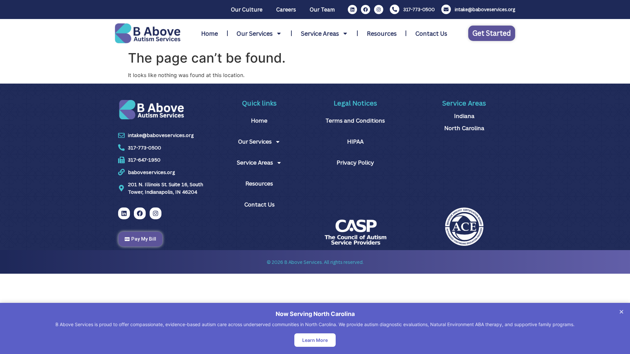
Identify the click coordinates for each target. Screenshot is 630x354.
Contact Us (431, 33)
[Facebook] (365, 9)
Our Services (255, 33)
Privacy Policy (355, 162)
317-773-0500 (419, 9)
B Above (293, 262)
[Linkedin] (352, 9)
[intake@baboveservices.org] (446, 9)
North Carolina (464, 128)
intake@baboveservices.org (485, 9)
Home (209, 33)
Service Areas (320, 33)
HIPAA (355, 141)
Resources (382, 33)
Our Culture (246, 9)
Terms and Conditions (355, 120)
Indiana (464, 116)
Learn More (315, 340)
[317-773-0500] (394, 9)
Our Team (322, 9)
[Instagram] (378, 9)
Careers (286, 9)
